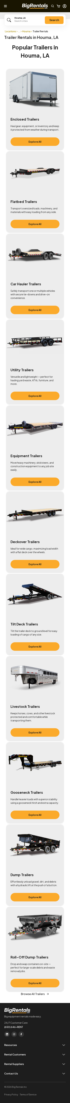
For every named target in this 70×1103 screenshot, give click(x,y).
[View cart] (58, 6)
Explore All (35, 141)
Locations (10, 31)
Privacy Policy (11, 1094)
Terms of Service (28, 1094)
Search (54, 20)
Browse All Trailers (33, 994)
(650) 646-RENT (13, 1026)
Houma (26, 31)
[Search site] (52, 6)
